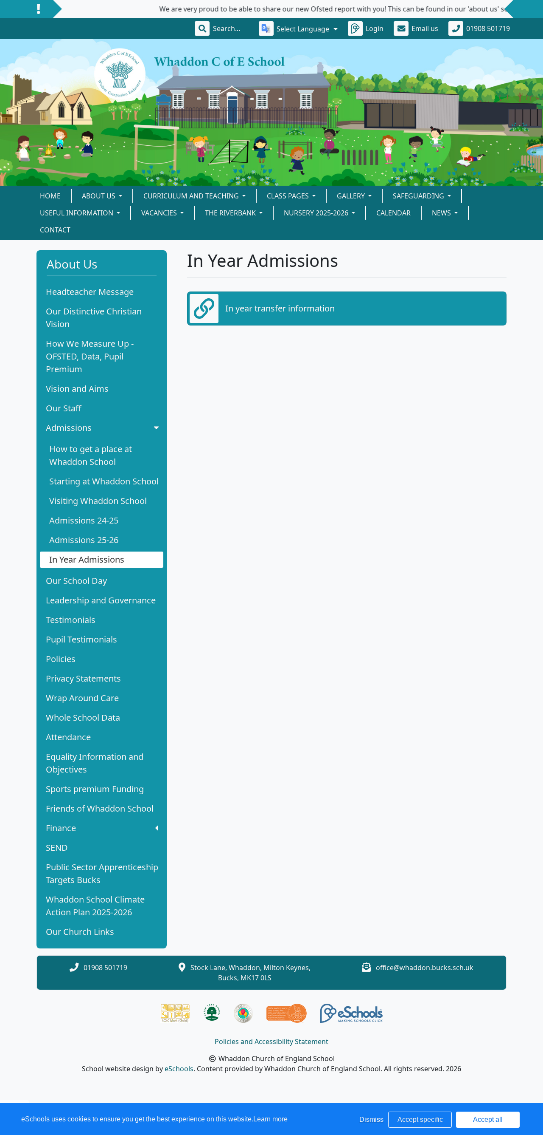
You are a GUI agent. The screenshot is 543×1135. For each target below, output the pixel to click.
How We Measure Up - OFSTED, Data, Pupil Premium (90, 356)
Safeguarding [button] (419, 196)
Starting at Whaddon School (104, 481)
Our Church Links (80, 931)
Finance (61, 828)
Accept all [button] (488, 1119)
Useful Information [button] (77, 213)
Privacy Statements (83, 678)
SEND (57, 847)
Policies (61, 659)
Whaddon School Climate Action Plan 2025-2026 (95, 906)
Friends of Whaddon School (100, 808)
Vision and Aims (77, 388)
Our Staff (63, 408)
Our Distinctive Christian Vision (94, 318)
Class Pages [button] (289, 196)
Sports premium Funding (95, 789)
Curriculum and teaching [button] (192, 196)
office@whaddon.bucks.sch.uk (424, 967)
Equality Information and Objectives (94, 763)
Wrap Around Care (82, 698)
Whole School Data (83, 717)
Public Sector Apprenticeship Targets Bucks (102, 873)
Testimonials (70, 620)
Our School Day (76, 580)
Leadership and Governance (101, 600)
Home (50, 196)
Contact (55, 230)
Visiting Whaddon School (98, 501)
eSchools (179, 1068)
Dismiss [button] (371, 1119)
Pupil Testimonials (81, 639)
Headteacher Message (90, 291)
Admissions (69, 427)
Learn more (270, 1119)
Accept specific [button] (420, 1119)
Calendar (393, 213)
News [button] (442, 213)
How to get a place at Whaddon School (90, 455)
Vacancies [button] (160, 213)
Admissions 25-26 (83, 540)
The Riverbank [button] (231, 213)
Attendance (68, 737)
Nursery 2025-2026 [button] (317, 213)
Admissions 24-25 (83, 520)
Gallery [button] (352, 196)
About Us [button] (99, 196)
